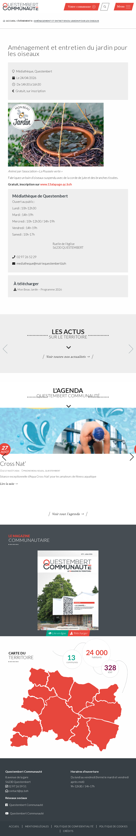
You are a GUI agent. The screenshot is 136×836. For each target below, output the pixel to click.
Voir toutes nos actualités (66, 356)
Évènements (25, 20)
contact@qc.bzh (18, 790)
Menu (120, 6)
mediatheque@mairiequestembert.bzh (41, 263)
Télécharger (80, 633)
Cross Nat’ (13, 463)
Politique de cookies (113, 826)
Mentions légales (37, 826)
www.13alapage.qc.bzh (56, 184)
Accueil (11, 20)
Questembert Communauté (26, 804)
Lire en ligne (58, 633)
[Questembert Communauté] (20, 6)
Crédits (68, 831)
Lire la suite (7, 483)
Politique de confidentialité (74, 826)
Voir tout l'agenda (66, 514)
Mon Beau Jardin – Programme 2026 (39, 289)
